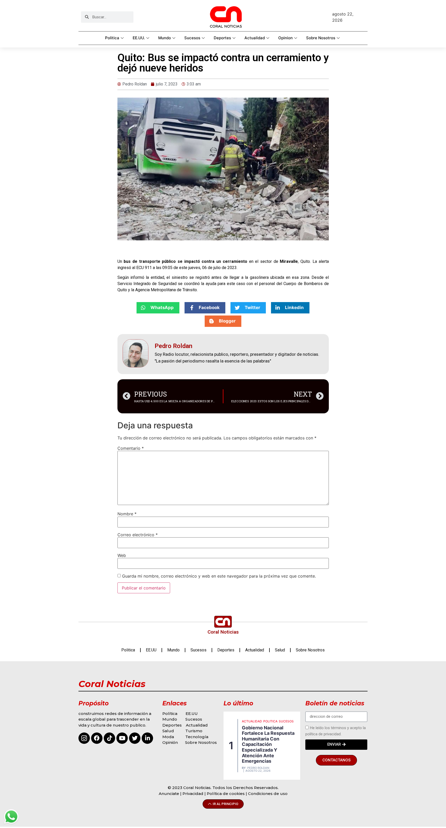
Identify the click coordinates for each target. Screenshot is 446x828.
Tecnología (196, 736)
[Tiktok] (109, 738)
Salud (280, 650)
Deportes (222, 37)
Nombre (127, 514)
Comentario (130, 448)
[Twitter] (134, 738)
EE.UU (151, 650)
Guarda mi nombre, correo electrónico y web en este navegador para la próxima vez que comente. (219, 576)
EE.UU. (139, 37)
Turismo (193, 730)
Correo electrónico (137, 535)
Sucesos (192, 37)
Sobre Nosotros (320, 37)
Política (169, 713)
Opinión (170, 742)
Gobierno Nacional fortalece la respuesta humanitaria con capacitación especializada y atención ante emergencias (268, 744)
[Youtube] (122, 738)
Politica (112, 37)
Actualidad (254, 37)
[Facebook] (96, 738)
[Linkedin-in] (147, 738)
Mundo (164, 37)
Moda (168, 736)
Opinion (285, 37)
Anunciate (169, 793)
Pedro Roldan (258, 768)
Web (121, 555)
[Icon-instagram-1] (84, 738)
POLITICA (270, 721)
